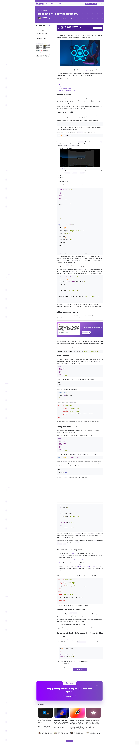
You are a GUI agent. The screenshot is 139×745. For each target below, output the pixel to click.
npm (61, 645)
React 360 (86, 70)
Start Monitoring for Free (91, 3)
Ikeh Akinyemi (77, 732)
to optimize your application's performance (78, 559)
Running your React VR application (43, 41)
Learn (60, 555)
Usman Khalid (44, 17)
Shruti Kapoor (61, 732)
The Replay (73, 553)
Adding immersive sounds (41, 38)
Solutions (60, 3)
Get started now (80, 669)
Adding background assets (42, 33)
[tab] (61, 646)
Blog (47, 3)
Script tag (66, 645)
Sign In (101, 3)
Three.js (71, 100)
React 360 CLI (78, 115)
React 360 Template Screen (65, 168)
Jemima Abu (92, 732)
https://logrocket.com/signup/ (68, 639)
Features (53, 3)
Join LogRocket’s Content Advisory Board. (87, 566)
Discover (61, 562)
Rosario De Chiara (45, 732)
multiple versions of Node (72, 561)
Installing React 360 (40, 30)
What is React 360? (40, 28)
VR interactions (62, 86)
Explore (61, 564)
